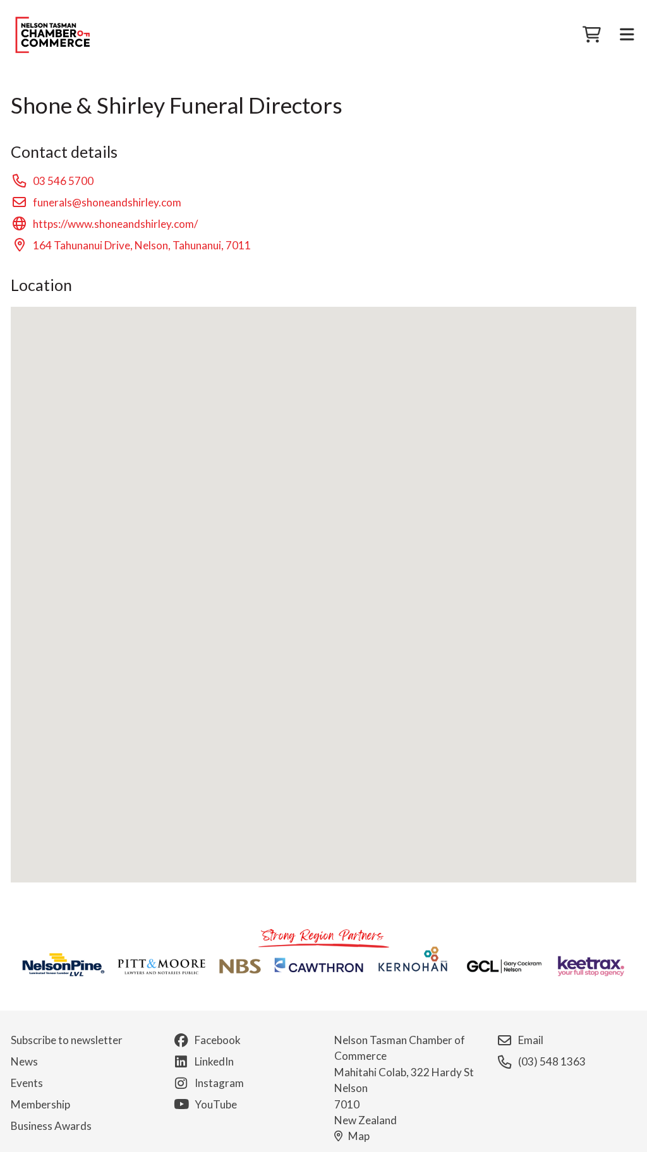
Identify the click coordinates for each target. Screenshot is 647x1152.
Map (359, 1136)
